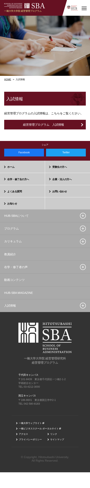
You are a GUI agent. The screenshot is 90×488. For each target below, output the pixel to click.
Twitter (66, 152)
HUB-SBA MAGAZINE (18, 292)
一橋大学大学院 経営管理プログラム (23, 11)
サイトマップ (57, 439)
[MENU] (84, 8)
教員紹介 (10, 254)
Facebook (24, 152)
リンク (53, 434)
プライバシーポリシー (30, 439)
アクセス (23, 434)
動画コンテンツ (14, 279)
